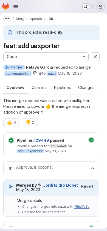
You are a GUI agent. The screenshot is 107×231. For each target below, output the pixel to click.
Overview (15, 87)
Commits (39, 87)
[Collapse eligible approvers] (92, 168)
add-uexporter (17, 73)
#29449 (41, 140)
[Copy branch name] (35, 73)
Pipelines (62, 87)
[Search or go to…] (85, 6)
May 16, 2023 (70, 73)
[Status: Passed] (11, 140)
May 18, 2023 (55, 151)
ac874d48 (58, 146)
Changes (86, 87)
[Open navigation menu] (15, 6)
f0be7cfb (81, 206)
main (52, 73)
